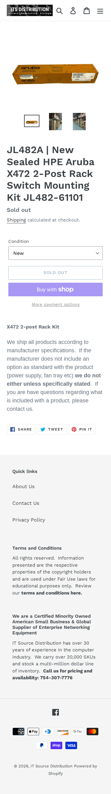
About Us (23, 486)
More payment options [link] (56, 304)
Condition (18, 241)
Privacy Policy (28, 520)
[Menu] (100, 10)
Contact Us (25, 503)
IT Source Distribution (51, 766)
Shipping (16, 220)
